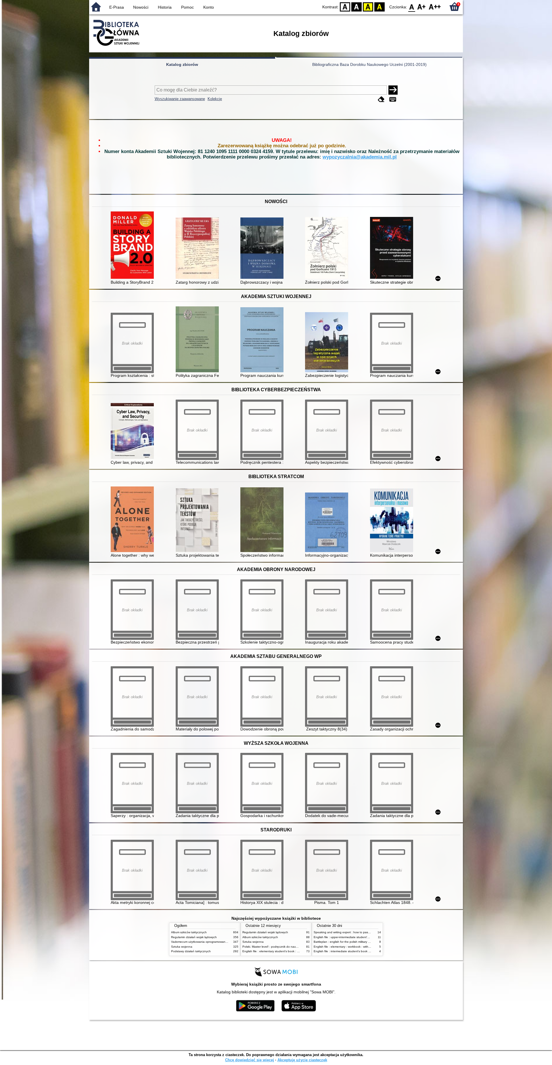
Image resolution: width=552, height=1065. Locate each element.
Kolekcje (215, 99)
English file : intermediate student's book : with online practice (354, 951)
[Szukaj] (393, 90)
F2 (435, 6)
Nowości (140, 7)
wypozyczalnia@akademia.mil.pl (360, 157)
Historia (165, 7)
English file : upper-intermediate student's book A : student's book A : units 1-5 (365, 937)
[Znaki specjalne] (392, 99)
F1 (421, 6)
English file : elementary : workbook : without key (346, 946)
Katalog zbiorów (182, 64)
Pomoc (187, 7)
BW (356, 6)
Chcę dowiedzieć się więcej (249, 1060)
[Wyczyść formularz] (381, 99)
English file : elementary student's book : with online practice (282, 951)
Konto (208, 7)
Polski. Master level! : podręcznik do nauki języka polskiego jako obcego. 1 (291, 946)
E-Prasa (116, 7)
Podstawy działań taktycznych (191, 951)
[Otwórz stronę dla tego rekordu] (134, 245)
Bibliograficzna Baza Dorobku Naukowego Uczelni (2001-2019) (369, 64)
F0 (412, 6)
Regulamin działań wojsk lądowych (194, 937)
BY (379, 6)
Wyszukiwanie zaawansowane (180, 99)
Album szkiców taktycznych (189, 932)
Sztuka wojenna (181, 946)
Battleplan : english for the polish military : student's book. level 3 (357, 941)
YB (368, 6)
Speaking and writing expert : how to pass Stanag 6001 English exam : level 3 (366, 932)
